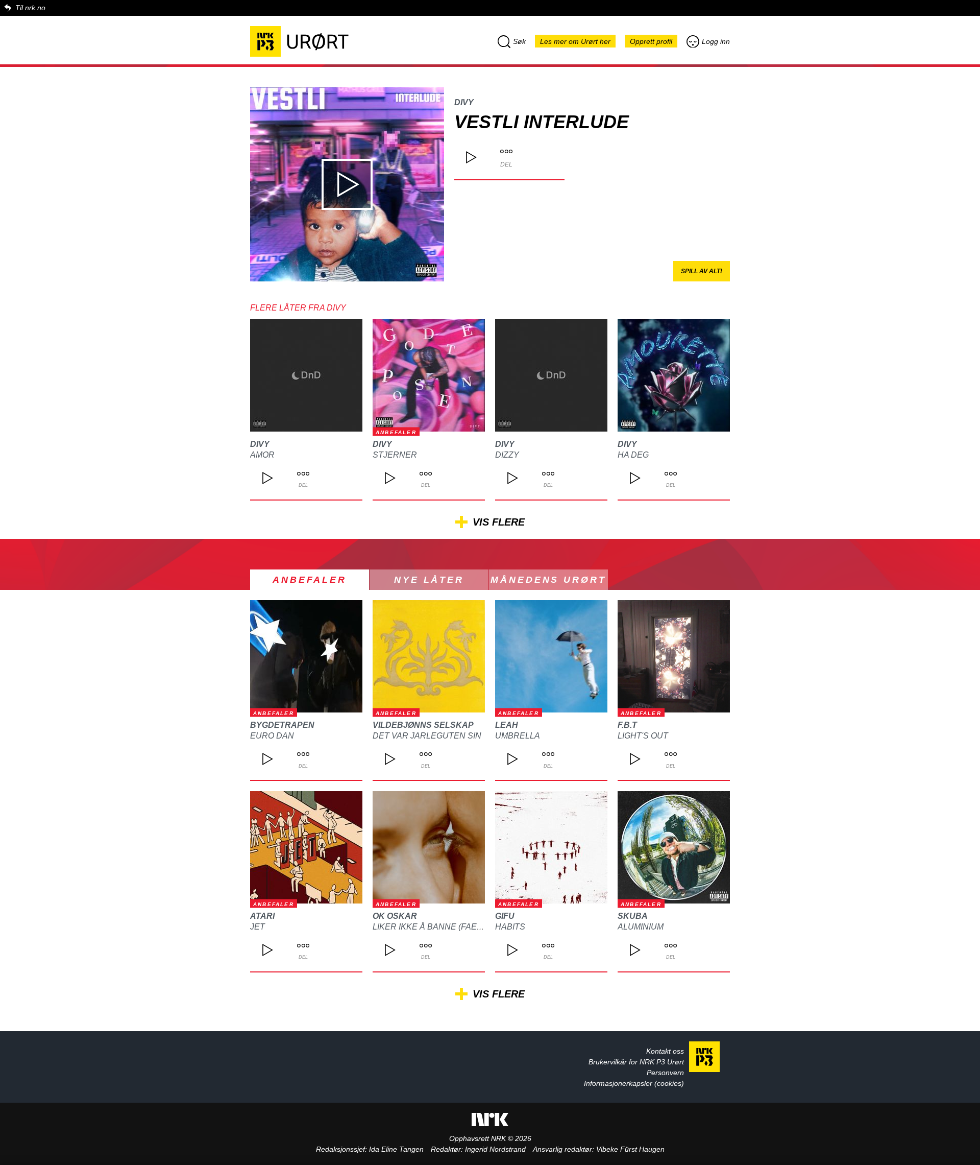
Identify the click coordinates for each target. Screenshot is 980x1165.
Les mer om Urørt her (575, 41)
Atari (262, 916)
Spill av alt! (701, 271)
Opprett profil (651, 41)
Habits (510, 926)
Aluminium (641, 926)
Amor (262, 454)
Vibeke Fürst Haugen (630, 1149)
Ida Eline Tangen (396, 1149)
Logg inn (716, 41)
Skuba (633, 916)
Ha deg (633, 454)
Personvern (665, 1072)
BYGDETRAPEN (282, 725)
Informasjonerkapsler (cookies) (634, 1083)
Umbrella (517, 735)
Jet (257, 926)
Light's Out (643, 735)
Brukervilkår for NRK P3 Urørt (636, 1062)
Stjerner (395, 454)
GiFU (504, 916)
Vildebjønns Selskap (423, 725)
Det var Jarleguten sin (427, 735)
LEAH (506, 725)
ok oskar (395, 916)
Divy (464, 102)
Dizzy (507, 454)
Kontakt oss (665, 1051)
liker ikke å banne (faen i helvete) (451, 926)
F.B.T (627, 725)
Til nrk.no (30, 8)
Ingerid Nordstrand (495, 1149)
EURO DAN (272, 735)
